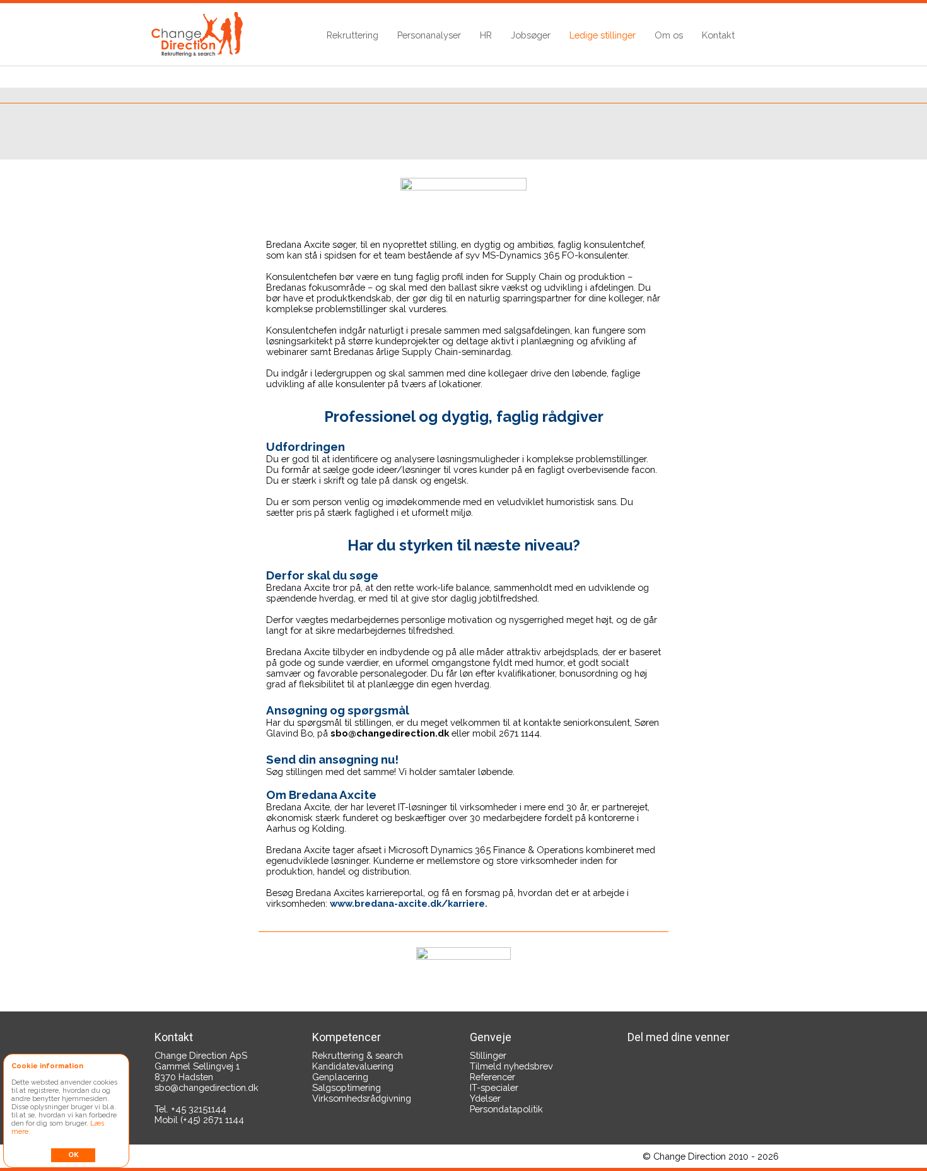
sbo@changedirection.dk (206, 1087)
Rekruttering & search (357, 1055)
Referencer (492, 1076)
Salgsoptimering (346, 1087)
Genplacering (340, 1076)
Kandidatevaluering (353, 1066)
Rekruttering (352, 35)
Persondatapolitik (506, 1109)
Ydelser (485, 1098)
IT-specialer (494, 1087)
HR (486, 35)
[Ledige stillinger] (463, 958)
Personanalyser (429, 35)
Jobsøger (531, 35)
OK (73, 1155)
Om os (669, 35)
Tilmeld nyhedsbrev (511, 1066)
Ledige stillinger (602, 35)
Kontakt (718, 35)
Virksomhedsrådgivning (361, 1098)
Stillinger (488, 1055)
